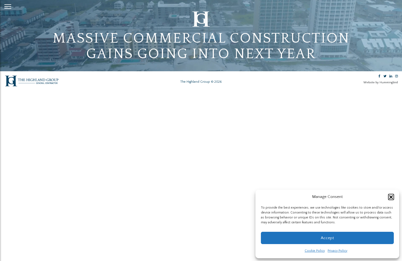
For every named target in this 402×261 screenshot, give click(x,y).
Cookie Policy (315, 251)
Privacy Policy (337, 251)
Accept (327, 238)
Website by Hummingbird (380, 82)
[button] (391, 197)
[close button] (7, 5)
